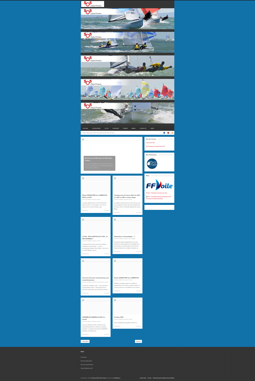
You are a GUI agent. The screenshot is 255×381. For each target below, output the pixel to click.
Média (134, 128)
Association (96, 128)
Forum (125, 128)
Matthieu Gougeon (91, 199)
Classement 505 (150, 142)
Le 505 (106, 128)
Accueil (85, 128)
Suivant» (138, 341)
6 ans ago (106, 293)
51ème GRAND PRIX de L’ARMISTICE (126, 278)
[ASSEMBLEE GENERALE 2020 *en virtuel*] (95, 300)
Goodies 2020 (118, 317)
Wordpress (117, 378)
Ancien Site (143, 378)
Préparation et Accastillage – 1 (124, 236)
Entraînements (101, 282)
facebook (164, 133)
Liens (152, 128)
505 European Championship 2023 (155, 146)
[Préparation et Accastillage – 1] (127, 220)
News (99, 199)
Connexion (84, 357)
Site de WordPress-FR (87, 368)
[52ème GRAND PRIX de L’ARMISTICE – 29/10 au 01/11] (95, 178)
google (168, 133)
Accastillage (132, 238)
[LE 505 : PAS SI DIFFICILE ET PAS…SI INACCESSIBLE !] (95, 220)
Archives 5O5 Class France (98, 378)
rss (172, 133)
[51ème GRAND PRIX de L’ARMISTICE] (127, 261)
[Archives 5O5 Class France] (92, 6)
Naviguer (116, 128)
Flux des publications (86, 361)
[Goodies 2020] (127, 300)
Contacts (143, 128)
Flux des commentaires (87, 364)
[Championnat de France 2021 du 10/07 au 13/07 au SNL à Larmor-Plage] (127, 178)
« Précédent (85, 341)
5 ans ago (106, 210)
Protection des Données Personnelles (163, 378)
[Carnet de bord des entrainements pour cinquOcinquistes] (95, 261)
